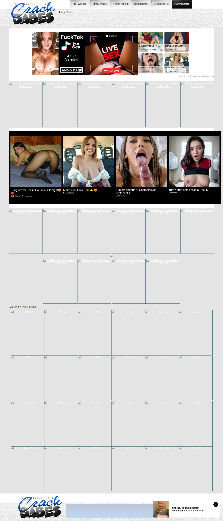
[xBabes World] (33, 13)
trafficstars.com (207, 76)
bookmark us (182, 4)
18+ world (80, 4)
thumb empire (121, 4)
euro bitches (161, 4)
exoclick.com (191, 76)
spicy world (100, 4)
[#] (40, 507)
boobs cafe (141, 4)
